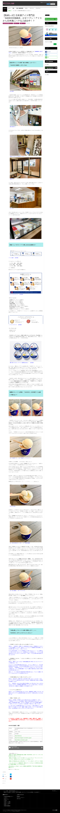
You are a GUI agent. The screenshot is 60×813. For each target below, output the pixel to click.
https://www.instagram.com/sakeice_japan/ (23, 737)
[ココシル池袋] (19, 3)
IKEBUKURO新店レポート (7, 23)
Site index (54, 790)
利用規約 (18, 796)
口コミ (26, 8)
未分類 (5, 800)
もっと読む (47, 64)
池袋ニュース (22, 23)
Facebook (5, 776)
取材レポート (16, 23)
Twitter (5, 774)
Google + (5, 778)
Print (4, 783)
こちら (18, 769)
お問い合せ (19, 798)
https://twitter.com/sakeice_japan (21, 739)
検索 (13, 8)
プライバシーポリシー (21, 797)
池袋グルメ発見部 (7, 803)
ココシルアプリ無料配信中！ (16, 10)
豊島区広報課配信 (7, 805)
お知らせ (5, 797)
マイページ (32, 8)
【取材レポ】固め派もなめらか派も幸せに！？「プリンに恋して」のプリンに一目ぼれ (26, 761)
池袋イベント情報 (7, 801)
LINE (48, 57)
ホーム (9, 8)
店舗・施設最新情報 (19, 8)
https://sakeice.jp (18, 735)
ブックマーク (38, 8)
